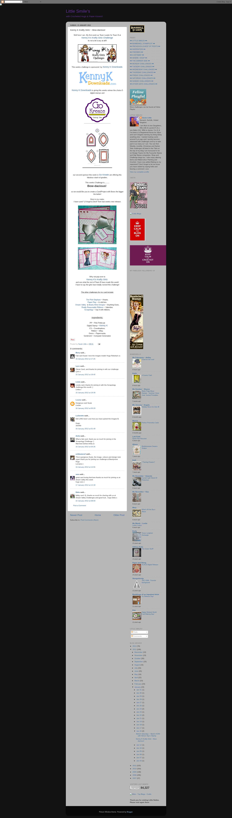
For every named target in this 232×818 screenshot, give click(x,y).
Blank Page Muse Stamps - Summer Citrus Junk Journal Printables (150, 393)
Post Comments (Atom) (89, 520)
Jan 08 (139, 754)
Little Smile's (78, 11)
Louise (78, 400)
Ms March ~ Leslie (139, 523)
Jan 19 (139, 721)
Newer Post (76, 515)
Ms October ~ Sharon (141, 389)
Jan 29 (139, 696)
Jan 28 (139, 699)
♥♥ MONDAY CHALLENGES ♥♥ (142, 64)
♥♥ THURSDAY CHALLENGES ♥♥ (143, 72)
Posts (135, 632)
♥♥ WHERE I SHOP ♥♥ (138, 58)
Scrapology (88, 310)
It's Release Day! (148, 596)
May (136, 674)
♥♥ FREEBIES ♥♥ (136, 52)
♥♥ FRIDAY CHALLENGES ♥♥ (141, 75)
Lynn (78, 366)
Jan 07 (139, 758)
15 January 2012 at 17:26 (85, 359)
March (137, 681)
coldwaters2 (81, 454)
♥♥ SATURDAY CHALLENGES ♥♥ (142, 78)
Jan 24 (139, 709)
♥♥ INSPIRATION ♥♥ (137, 49)
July (136, 668)
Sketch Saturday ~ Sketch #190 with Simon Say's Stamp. (148, 735)
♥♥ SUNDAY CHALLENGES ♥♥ (141, 81)
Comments (137, 636)
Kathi (134, 373)
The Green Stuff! (147, 549)
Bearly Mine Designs (97, 305)
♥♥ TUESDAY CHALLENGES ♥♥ (142, 67)
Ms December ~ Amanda (142, 476)
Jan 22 (139, 715)
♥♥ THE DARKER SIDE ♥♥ (140, 61)
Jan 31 (139, 690)
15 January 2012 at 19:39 (85, 393)
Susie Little (147, 118)
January (137, 687)
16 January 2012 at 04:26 (85, 447)
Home (98, 515)
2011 (135, 765)
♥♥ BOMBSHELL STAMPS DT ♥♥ (142, 44)
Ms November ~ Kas (140, 492)
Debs (78, 492)
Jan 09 (139, 751)
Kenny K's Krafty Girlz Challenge (97, 38)
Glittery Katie (137, 547)
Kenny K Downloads (112, 67)
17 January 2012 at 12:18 (85, 485)
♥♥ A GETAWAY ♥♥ (137, 55)
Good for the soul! (148, 359)
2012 (135, 649)
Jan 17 (139, 728)
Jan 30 (139, 693)
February (138, 684)
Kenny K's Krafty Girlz (97, 279)
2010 (135, 769)
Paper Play (92, 302)
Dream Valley (80, 305)
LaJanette (80, 416)
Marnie (135, 421)
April (136, 677)
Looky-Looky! (137, 525)
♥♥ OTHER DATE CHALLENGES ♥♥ (143, 84)
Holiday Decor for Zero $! (150, 407)
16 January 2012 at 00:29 (85, 408)
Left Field (136, 437)
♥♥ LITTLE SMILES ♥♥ (138, 41)
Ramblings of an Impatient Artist (145, 594)
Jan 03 (139, 761)
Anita (78, 436)
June (136, 671)
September (138, 662)
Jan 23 (139, 712)
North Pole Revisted (139, 439)
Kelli (134, 460)
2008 (135, 775)
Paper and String (139, 563)
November (138, 655)
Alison (135, 444)
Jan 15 (139, 731)
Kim (134, 610)
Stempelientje (138, 578)
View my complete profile (139, 172)
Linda (78, 382)
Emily (134, 531)
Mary (134, 508)
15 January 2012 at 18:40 (85, 374)
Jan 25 (139, 706)
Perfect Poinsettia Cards (150, 423)
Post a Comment (79, 505)
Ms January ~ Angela (141, 405)
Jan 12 (139, 745)
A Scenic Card (147, 375)
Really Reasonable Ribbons (92, 307)
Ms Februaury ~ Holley (141, 357)
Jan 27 (139, 702)
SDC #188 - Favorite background (149, 581)
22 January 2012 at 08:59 (85, 501)
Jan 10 (139, 748)
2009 (135, 772)
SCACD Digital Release (150, 565)
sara (77, 474)
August (137, 665)
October (137, 658)
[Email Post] (98, 344)
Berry (78, 353)
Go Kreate (104, 175)
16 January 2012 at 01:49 (85, 429)
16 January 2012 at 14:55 (85, 467)
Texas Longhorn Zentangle (147, 534)
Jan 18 (139, 725)
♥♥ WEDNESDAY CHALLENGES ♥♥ (143, 69)
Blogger (130, 812)
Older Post (118, 515)
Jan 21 (139, 718)
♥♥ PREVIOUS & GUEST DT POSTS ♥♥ (145, 46)
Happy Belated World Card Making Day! (149, 613)
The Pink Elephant (93, 300)
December (138, 652)
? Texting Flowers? (148, 462)
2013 (135, 646)
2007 (135, 778)
